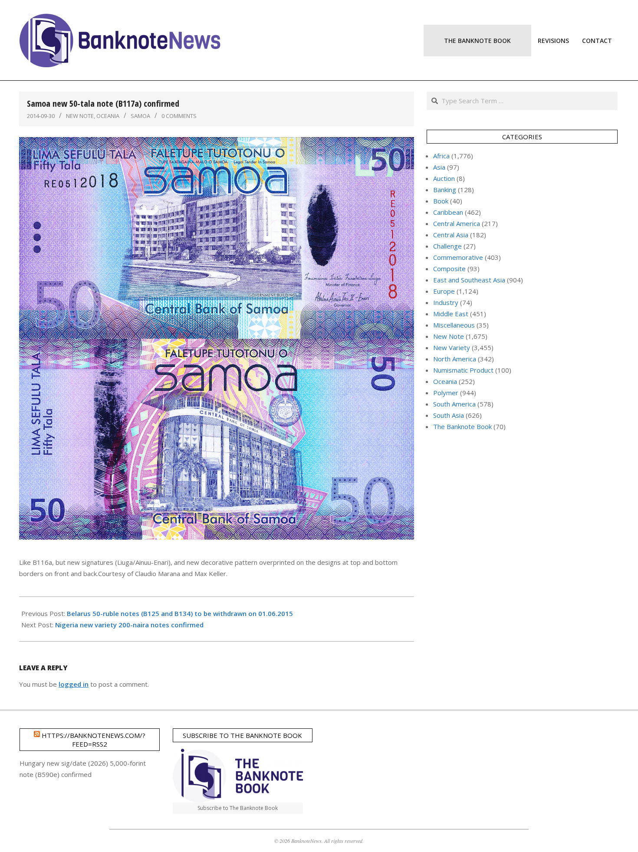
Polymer (445, 392)
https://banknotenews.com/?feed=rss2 (93, 739)
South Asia (448, 415)
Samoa (140, 116)
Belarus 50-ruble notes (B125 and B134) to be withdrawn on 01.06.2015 (180, 613)
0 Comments (179, 116)
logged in (74, 684)
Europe (444, 291)
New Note (80, 116)
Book (440, 201)
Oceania (107, 116)
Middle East (450, 313)
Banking (444, 189)
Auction (444, 178)
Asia (439, 167)
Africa (441, 155)
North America (454, 358)
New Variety (451, 347)
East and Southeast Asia (469, 279)
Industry (445, 302)
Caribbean (448, 212)
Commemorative (458, 257)
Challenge (447, 246)
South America (454, 404)
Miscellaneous (454, 325)
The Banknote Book (462, 426)
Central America (456, 223)
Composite (449, 268)
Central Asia (450, 234)
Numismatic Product (463, 370)
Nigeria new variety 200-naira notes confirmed (129, 624)
